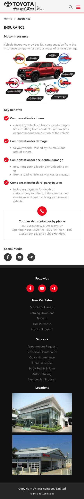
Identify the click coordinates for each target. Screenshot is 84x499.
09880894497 (54, 226)
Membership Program (42, 379)
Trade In (42, 318)
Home (8, 18)
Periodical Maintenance (42, 352)
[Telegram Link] (31, 257)
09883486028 (35, 226)
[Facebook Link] (8, 257)
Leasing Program (42, 329)
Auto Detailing (42, 374)
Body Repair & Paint (42, 368)
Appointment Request (42, 346)
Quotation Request (42, 307)
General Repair (42, 363)
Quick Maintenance (42, 357)
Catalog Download (42, 313)
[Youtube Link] (19, 257)
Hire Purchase (42, 324)
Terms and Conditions (42, 493)
